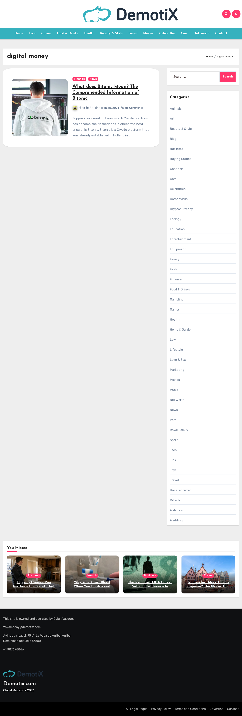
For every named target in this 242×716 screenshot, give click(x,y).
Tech (32, 33)
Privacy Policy (161, 709)
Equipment (178, 249)
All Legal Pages (136, 709)
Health (89, 33)
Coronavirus (179, 199)
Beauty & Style (111, 33)
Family (174, 259)
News (93, 79)
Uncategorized (181, 490)
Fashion (175, 269)
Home (19, 33)
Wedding (176, 520)
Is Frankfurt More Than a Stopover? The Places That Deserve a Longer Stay (208, 586)
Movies (148, 33)
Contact (221, 33)
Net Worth (201, 33)
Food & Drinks (67, 33)
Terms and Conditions (190, 709)
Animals (176, 108)
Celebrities (167, 33)
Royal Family (179, 430)
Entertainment (181, 239)
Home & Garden (181, 329)
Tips (173, 460)
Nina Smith (86, 107)
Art (172, 119)
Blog (173, 139)
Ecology (175, 219)
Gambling (177, 299)
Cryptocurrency (181, 209)
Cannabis (177, 169)
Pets (173, 420)
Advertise (216, 709)
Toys (173, 470)
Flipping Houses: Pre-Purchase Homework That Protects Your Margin (34, 586)
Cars (184, 33)
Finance (79, 79)
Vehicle (175, 500)
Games (46, 33)
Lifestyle (176, 349)
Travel (132, 33)
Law (173, 339)
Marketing (177, 370)
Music (174, 390)
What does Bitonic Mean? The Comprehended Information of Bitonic (105, 93)
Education (177, 229)
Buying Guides (180, 159)
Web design (178, 510)
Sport (174, 440)
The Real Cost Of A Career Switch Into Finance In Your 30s (150, 586)
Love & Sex (178, 360)
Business (176, 149)
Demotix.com (19, 684)
